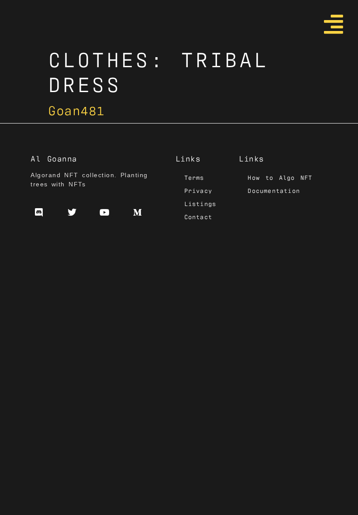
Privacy (198, 190)
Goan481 (76, 109)
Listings (200, 203)
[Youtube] (105, 212)
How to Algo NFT (280, 177)
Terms (194, 177)
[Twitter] (72, 212)
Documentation (274, 190)
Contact (198, 216)
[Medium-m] (138, 212)
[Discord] (39, 212)
